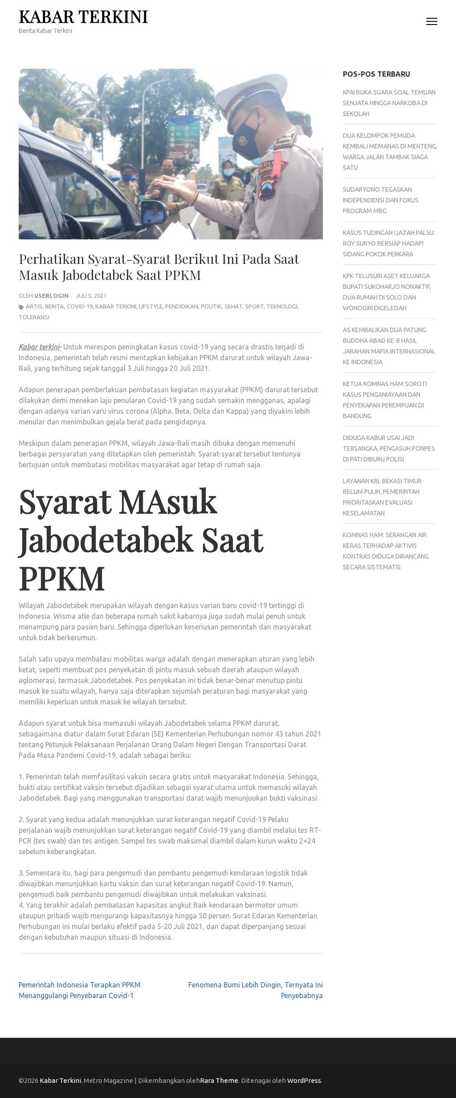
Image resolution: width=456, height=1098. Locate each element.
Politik (211, 306)
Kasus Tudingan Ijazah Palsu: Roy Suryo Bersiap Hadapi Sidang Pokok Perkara (389, 243)
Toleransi (34, 317)
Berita (54, 306)
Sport (254, 306)
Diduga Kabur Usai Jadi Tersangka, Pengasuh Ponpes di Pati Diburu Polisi (389, 448)
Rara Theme (219, 1080)
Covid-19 (80, 306)
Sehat (233, 306)
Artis (34, 306)
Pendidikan (181, 306)
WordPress (304, 1080)
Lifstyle (151, 306)
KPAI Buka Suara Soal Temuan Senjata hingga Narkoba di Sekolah (389, 103)
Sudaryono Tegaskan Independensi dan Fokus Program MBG (381, 200)
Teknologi (281, 306)
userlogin (51, 295)
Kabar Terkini (83, 15)
